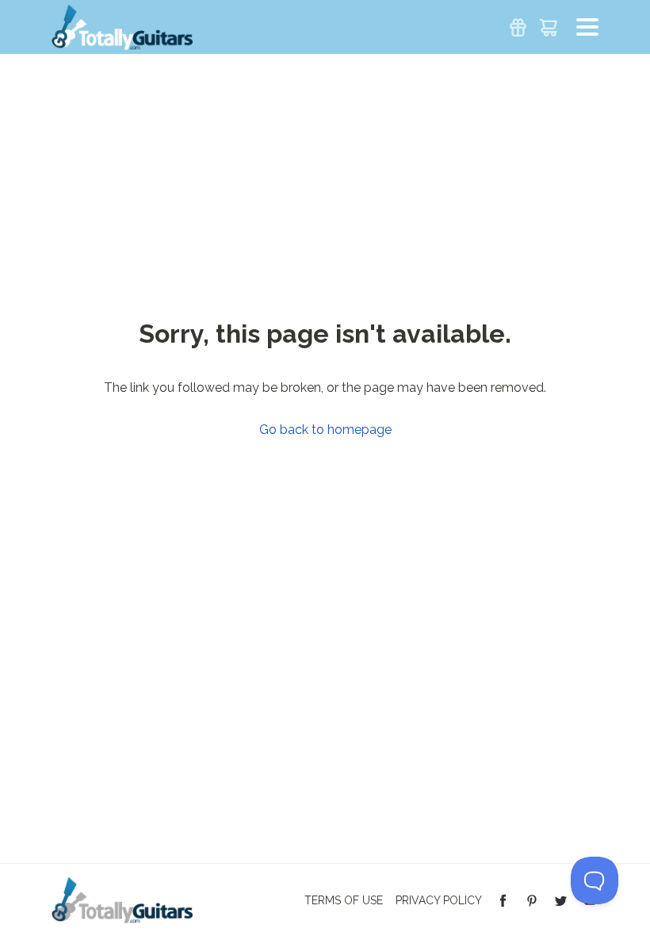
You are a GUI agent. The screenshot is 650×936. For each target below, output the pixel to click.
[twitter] (560, 899)
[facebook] (503, 899)
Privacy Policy (439, 900)
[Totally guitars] (122, 25)
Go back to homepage (325, 430)
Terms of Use (343, 900)
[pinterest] (532, 899)
